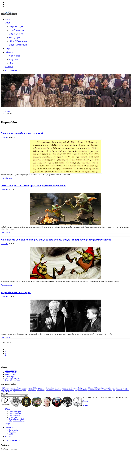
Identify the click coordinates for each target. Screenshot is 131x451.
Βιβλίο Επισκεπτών (12, 71)
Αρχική (7, 19)
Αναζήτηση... (5, 393)
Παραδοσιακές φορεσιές (18, 390)
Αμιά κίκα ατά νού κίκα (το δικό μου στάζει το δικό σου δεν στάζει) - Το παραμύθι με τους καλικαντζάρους (56, 239)
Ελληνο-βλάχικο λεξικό (12, 378)
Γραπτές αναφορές (16, 30)
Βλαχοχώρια (50, 388)
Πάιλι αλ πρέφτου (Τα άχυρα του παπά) (22, 133)
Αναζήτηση (24, 395)
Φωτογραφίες (14, 56)
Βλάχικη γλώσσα (16, 34)
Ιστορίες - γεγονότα (112, 388)
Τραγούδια (13, 60)
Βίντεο (11, 63)
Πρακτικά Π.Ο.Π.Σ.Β (8, 391)
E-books (91, 388)
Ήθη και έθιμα (99, 388)
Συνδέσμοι (9, 67)
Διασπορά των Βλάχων (69, 388)
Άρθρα (7, 49)
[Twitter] (5, 4)
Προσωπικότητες (68, 390)
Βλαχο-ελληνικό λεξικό (18, 45)
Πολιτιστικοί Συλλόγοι (53, 390)
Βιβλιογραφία (14, 38)
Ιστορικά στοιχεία (16, 26)
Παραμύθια (4, 137)
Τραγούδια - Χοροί (81, 390)
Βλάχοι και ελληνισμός (24, 388)
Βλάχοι (7, 23)
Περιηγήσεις (5, 390)
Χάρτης (85, 401)
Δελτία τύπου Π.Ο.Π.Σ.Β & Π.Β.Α (100, 390)
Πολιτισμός (41, 390)
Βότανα (58, 388)
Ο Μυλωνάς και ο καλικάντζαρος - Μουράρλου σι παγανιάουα (33, 185)
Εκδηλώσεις (82, 388)
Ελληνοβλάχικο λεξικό (18, 41)
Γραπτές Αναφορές (11, 372)
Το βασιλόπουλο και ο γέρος (16, 292)
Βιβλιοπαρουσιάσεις (9, 388)
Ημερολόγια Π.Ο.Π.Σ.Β (121, 390)
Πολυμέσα (9, 52)
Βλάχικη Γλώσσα (10, 374)
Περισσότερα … (6, 178)
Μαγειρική (123, 388)
